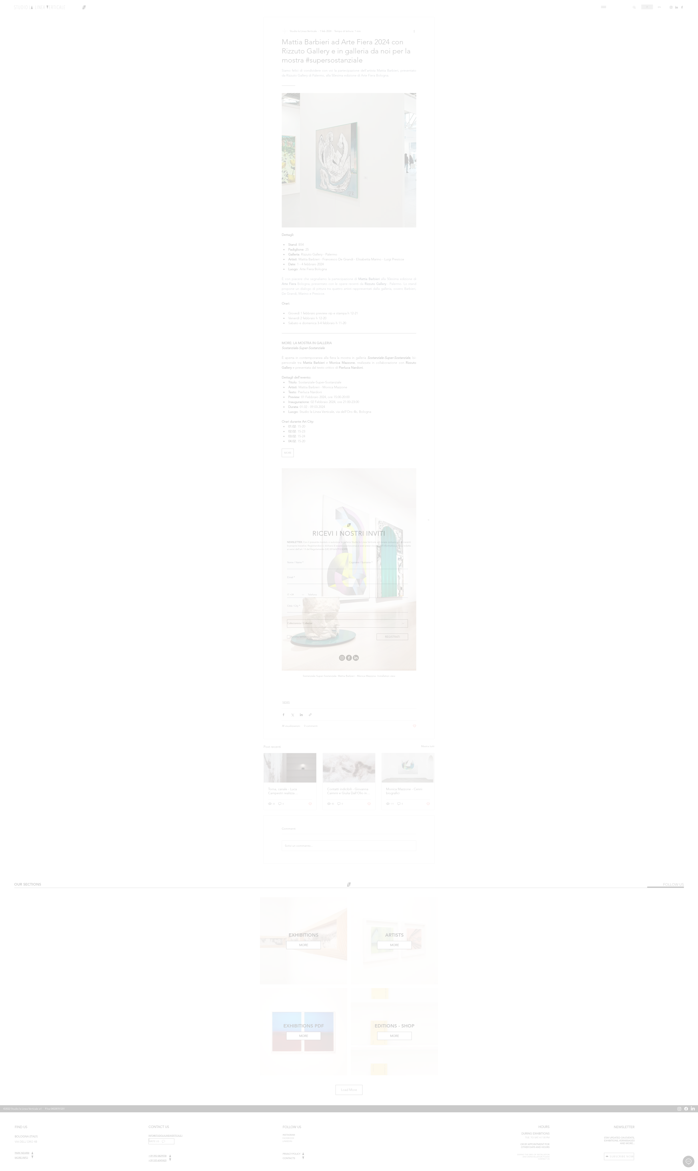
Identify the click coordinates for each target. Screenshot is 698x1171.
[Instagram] (342, 658)
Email (290, 577)
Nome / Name (294, 562)
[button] (428, 520)
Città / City (292, 606)
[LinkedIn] (356, 658)
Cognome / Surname (360, 562)
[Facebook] (349, 658)
